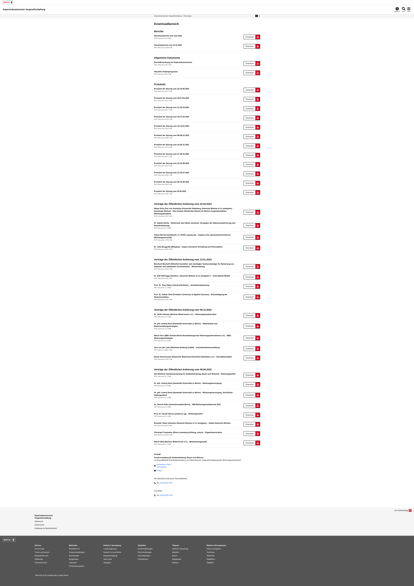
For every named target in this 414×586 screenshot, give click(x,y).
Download (249, 37)
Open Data (107, 559)
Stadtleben (211, 559)
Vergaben (107, 563)
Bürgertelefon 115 (41, 556)
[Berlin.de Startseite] (8, 2)
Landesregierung (110, 549)
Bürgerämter (74, 559)
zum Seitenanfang (401, 510)
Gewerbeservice (41, 563)
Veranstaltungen (144, 556)
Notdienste (39, 559)
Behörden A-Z (74, 549)
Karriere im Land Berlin (112, 552)
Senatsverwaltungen (77, 552)
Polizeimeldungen (145, 552)
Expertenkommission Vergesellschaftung (168, 16)
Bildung (175, 563)
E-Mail (159, 471)
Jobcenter (73, 563)
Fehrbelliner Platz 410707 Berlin (164, 466)
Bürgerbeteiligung (110, 556)
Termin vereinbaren (42, 552)
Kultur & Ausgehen (214, 549)
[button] (257, 16)
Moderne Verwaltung (180, 549)
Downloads (187, 16)
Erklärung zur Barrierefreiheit (46, 528)
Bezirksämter (74, 556)
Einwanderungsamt (76, 566)
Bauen (174, 556)
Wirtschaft (210, 556)
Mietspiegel (176, 559)
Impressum (39, 521)
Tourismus (211, 552)
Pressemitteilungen (145, 549)
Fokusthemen (143, 559)
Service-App (39, 549)
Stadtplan (210, 563)
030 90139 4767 (166, 483)
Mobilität (175, 552)
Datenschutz (39, 525)
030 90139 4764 (166, 495)
